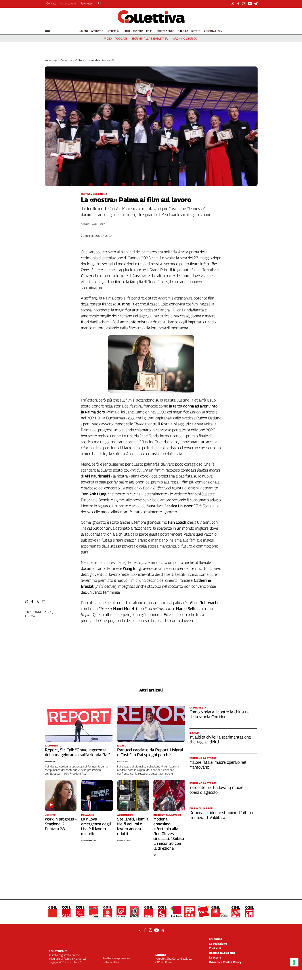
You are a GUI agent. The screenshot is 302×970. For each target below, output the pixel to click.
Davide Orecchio (89, 840)
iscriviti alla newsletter (150, 38)
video (108, 38)
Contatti (51, 3)
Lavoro (83, 30)
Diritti (126, 30)
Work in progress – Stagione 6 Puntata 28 (60, 824)
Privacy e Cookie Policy (225, 962)
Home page (51, 60)
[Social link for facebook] (238, 3)
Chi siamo (215, 939)
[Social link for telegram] (256, 3)
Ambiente (97, 30)
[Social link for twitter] (232, 3)
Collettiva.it (58, 951)
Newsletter (87, 3)
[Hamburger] (47, 30)
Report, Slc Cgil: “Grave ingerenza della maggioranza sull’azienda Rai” (77, 752)
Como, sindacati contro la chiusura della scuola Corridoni (219, 714)
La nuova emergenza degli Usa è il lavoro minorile (96, 826)
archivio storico (185, 38)
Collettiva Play (213, 30)
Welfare (138, 30)
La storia (215, 957)
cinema (30, 616)
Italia (149, 30)
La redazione (68, 3)
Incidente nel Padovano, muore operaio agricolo (216, 790)
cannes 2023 (42, 612)
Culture (183, 30)
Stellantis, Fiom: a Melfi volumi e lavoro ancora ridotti (132, 826)
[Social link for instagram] (243, 3)
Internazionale (165, 30)
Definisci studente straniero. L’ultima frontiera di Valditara (221, 815)
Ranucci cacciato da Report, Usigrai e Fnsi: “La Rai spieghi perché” (150, 752)
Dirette (195, 30)
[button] (27, 601)
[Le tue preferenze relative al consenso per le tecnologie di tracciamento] (294, 962)
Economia (113, 30)
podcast (121, 38)
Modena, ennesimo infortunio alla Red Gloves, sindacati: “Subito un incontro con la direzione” (168, 834)
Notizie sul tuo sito (222, 953)
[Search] (99, 4)
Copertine (66, 60)
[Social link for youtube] (250, 3)
